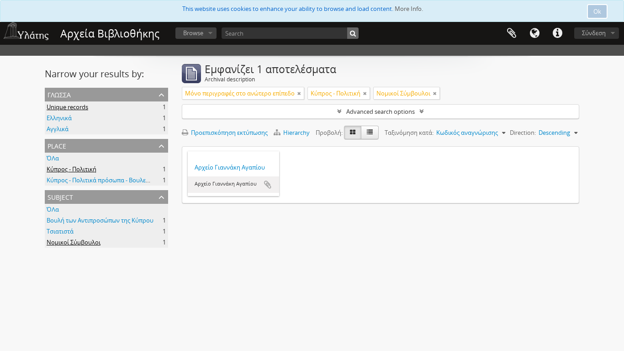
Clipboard (511, 33)
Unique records (67, 107)
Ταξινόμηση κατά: (409, 132)
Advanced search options (380, 111)
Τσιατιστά (60, 231)
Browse (193, 33)
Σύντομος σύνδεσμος (557, 33)
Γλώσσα (534, 33)
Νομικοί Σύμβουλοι (73, 242)
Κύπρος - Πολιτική (71, 169)
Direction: (523, 132)
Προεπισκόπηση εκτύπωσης (229, 132)
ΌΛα (53, 158)
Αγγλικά (58, 129)
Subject (60, 196)
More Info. (409, 9)
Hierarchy (296, 132)
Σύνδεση (594, 33)
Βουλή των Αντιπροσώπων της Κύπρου (100, 220)
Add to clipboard (267, 184)
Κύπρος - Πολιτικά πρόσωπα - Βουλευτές (102, 180)
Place (57, 145)
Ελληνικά (59, 118)
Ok (597, 11)
